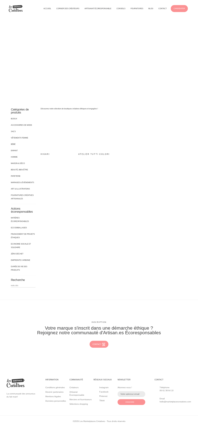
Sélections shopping (78, 404)
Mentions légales (53, 396)
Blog (150, 9)
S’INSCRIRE (129, 402)
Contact (162, 9)
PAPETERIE (15, 176)
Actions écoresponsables (22, 210)
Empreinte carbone (20, 260)
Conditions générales (55, 387)
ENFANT (14, 151)
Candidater (179, 9)
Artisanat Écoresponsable (98, 9)
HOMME (14, 157)
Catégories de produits (20, 111)
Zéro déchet (17, 254)
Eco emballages (19, 228)
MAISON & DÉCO (18, 163)
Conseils (121, 9)
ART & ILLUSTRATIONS (20, 189)
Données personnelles (55, 401)
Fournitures (137, 9)
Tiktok (102, 400)
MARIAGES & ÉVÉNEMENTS (22, 182)
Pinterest (103, 396)
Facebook (103, 392)
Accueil (47, 9)
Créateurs (74, 387)
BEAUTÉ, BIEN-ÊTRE (19, 170)
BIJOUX (14, 119)
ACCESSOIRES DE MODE (21, 125)
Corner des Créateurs (67, 9)
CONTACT (96, 344)
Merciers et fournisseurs (80, 399)
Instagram (104, 387)
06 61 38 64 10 (167, 390)
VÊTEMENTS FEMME (19, 138)
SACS (13, 131)
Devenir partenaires (54, 392)
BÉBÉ (13, 144)
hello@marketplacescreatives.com (175, 401)
